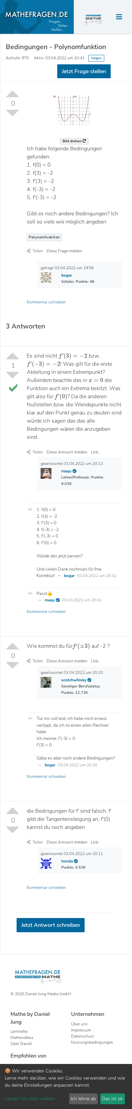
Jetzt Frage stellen (66, 127)
